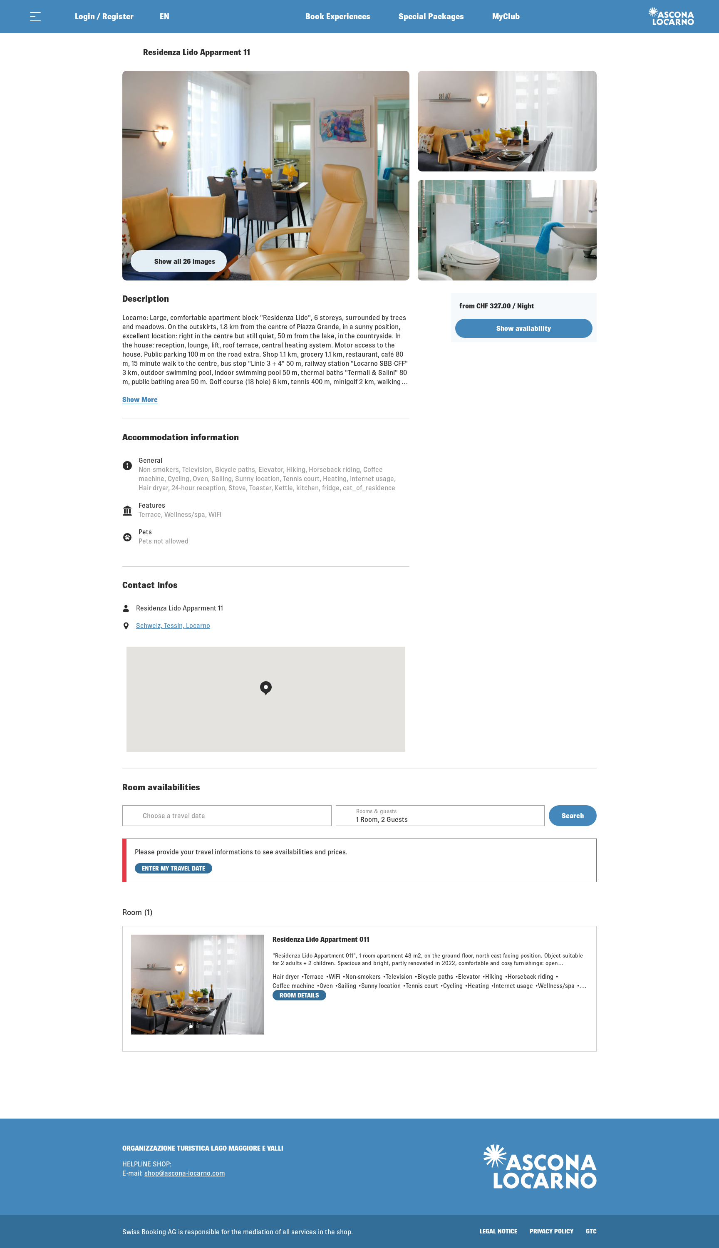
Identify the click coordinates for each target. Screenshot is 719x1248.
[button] (191, 1026)
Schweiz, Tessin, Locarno (173, 625)
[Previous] (129, 52)
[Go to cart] (56, 16)
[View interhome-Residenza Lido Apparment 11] (265, 175)
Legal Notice (498, 1231)
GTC (591, 1231)
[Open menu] (35, 16)
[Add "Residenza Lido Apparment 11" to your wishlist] (588, 52)
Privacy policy (551, 1231)
